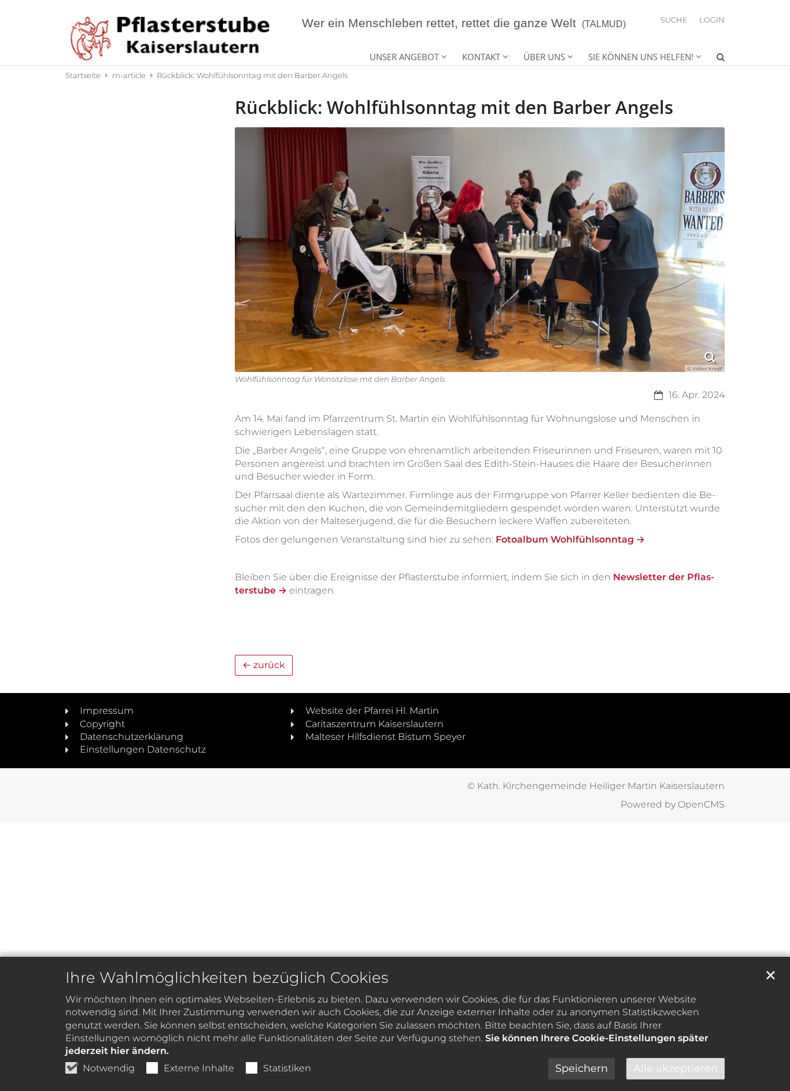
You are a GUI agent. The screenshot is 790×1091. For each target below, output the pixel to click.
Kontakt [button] (481, 56)
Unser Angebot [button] (404, 56)
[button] (637, 58)
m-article (129, 75)
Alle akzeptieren (675, 1068)
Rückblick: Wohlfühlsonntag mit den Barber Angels (252, 75)
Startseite (83, 75)
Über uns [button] (544, 56)
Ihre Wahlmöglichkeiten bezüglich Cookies (226, 977)
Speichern (581, 1068)
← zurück (263, 664)
